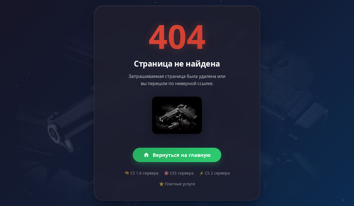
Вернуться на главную (182, 155)
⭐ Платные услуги (177, 183)
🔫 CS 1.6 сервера (141, 173)
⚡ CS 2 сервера (214, 173)
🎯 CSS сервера (179, 173)
